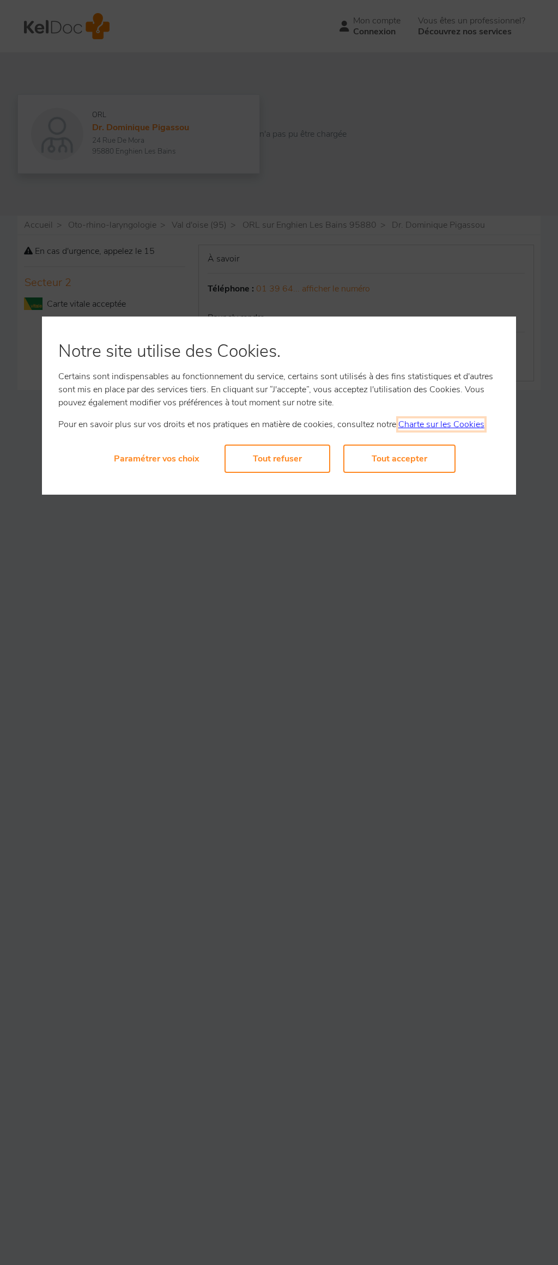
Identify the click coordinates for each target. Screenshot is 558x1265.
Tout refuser (277, 459)
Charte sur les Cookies (441, 424)
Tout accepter (399, 459)
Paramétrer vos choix (156, 459)
